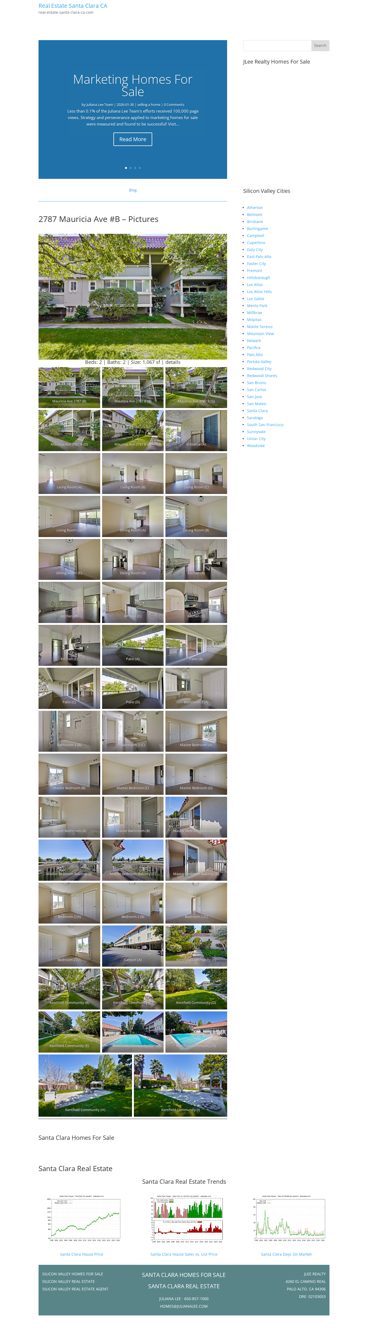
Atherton (255, 207)
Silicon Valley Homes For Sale (72, 1273)
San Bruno (256, 382)
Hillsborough (258, 277)
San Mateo (256, 403)
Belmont (254, 214)
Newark (254, 340)
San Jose (254, 396)
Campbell (255, 235)
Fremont (254, 270)
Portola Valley (259, 361)
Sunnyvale (256, 431)
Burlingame (257, 228)
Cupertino (256, 242)
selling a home (148, 104)
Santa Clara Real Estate (76, 1168)
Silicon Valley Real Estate (68, 1281)
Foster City (256, 263)
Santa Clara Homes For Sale (76, 1137)
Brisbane (255, 221)
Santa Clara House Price (81, 1254)
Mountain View (260, 333)
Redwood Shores (262, 375)
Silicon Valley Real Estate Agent (75, 1288)
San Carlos (256, 389)
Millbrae (254, 312)
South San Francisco (265, 424)
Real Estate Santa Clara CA (73, 5)
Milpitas (254, 319)
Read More (132, 139)
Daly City (255, 249)
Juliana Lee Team (99, 104)
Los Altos (255, 284)
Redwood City (259, 368)
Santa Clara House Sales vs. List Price (184, 1254)
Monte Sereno (259, 326)
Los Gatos (255, 298)
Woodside (256, 445)
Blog (133, 190)
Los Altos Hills (259, 291)
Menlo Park (257, 305)
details (172, 362)
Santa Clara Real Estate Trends (184, 1181)
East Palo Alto (259, 256)
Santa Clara (257, 410)
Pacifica (254, 347)
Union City (256, 438)
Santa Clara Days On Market (286, 1254)
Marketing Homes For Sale (133, 85)
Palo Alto (255, 354)
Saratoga (255, 417)
